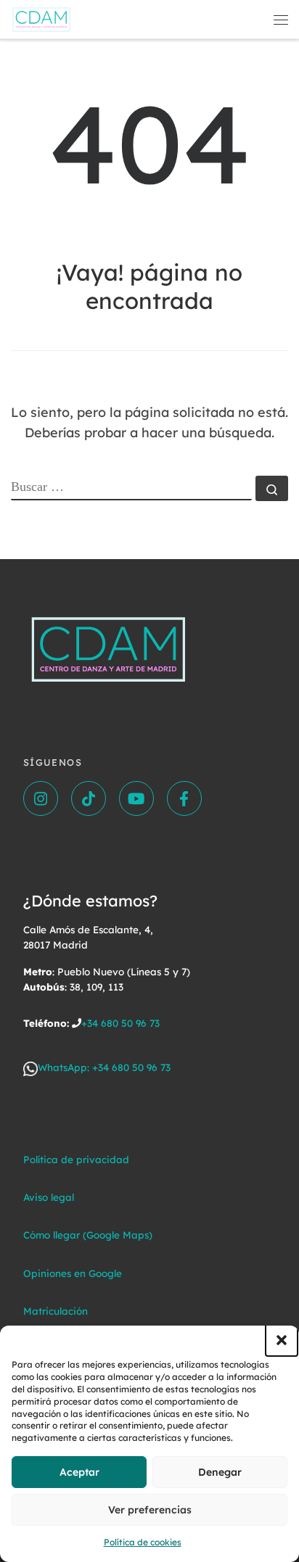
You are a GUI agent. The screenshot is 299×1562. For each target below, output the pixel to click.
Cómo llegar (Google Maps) (87, 1234)
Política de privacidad (76, 1159)
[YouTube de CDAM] (136, 798)
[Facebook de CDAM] (184, 798)
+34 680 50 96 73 (120, 1023)
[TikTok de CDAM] (88, 798)
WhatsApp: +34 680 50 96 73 (104, 1067)
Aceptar (79, 1472)
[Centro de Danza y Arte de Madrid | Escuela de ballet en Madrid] (41, 17)
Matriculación (55, 1311)
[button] (282, 1340)
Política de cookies (142, 1542)
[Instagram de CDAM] (40, 798)
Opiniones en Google (72, 1273)
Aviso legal (48, 1197)
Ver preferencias (150, 1509)
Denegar (220, 1472)
